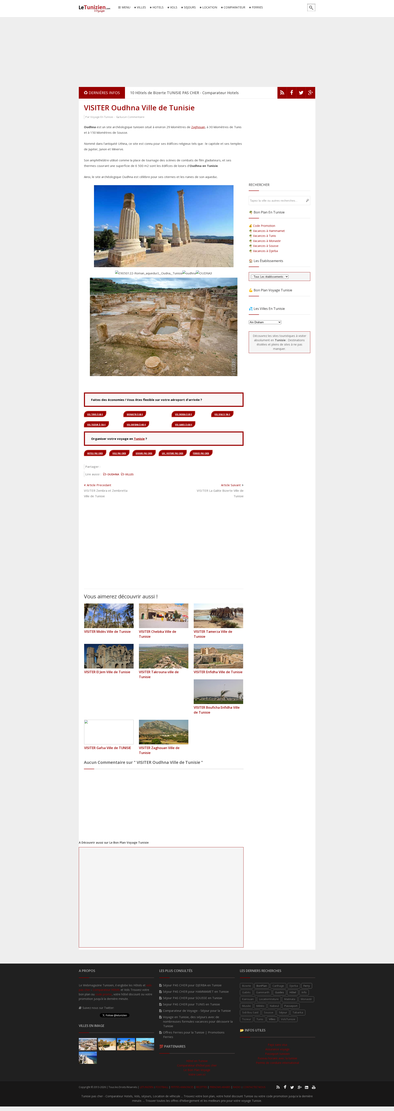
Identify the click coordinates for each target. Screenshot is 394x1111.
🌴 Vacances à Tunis (262, 236)
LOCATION (209, 7)
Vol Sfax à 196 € (222, 414)
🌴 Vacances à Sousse (263, 246)
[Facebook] (291, 93)
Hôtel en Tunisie (197, 1061)
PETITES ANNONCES (182, 1087)
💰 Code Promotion (262, 226)
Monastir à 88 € (135, 414)
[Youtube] (314, 1087)
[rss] (282, 93)
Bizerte (246, 986)
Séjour (283, 1012)
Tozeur (246, 1019)
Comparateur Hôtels (106, 990)
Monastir (306, 999)
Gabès (246, 992)
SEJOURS (190, 7)
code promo (103, 994)
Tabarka (298, 1012)
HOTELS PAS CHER (95, 453)
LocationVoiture (269, 999)
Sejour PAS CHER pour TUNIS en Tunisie (191, 1004)
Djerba (294, 986)
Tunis (260, 1019)
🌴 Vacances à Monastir (265, 241)
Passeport (290, 1006)
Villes (272, 1019)
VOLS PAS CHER (119, 453)
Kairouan (248, 999)
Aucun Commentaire (131, 117)
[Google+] (299, 1087)
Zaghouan (198, 127)
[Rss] (278, 1087)
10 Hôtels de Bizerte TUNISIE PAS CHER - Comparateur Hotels (184, 92)
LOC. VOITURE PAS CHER (172, 453)
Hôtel (293, 992)
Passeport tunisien (277, 1054)
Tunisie (139, 439)
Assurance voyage (277, 1049)
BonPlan (262, 986)
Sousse (268, 1012)
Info (304, 992)
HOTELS (158, 7)
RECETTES (201, 1087)
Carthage (278, 986)
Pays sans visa (277, 1045)
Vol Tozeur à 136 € (96, 424)
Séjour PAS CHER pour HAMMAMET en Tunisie (196, 991)
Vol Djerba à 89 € (183, 414)
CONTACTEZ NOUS (254, 1087)
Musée (246, 1006)
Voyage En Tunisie (101, 117)
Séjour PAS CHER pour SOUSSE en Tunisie (192, 998)
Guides (279, 992)
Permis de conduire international (277, 1063)
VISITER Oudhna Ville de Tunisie (139, 107)
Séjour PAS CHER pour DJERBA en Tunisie (192, 985)
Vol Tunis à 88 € (95, 414)
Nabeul (274, 1006)
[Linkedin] (307, 1087)
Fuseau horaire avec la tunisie (277, 1058)
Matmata (289, 999)
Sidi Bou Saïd (250, 1012)
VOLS (173, 7)
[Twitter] (301, 93)
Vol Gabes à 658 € (183, 424)
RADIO (237, 1087)
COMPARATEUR (234, 7)
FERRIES (257, 7)
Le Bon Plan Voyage (196, 1070)
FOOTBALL (162, 1087)
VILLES (141, 7)
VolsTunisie (288, 1019)
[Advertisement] (197, 51)
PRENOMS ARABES (220, 1087)
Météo (260, 1006)
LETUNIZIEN (146, 1087)
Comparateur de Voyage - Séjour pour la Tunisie (197, 1010)
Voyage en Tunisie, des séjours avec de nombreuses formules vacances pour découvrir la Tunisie (198, 1021)
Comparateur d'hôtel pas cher (197, 1065)
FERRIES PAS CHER (201, 453)
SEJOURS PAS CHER (144, 453)
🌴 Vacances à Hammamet (267, 231)
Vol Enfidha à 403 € (136, 424)
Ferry (307, 986)
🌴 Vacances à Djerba (263, 251)
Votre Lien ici (196, 1074)
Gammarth (262, 992)
